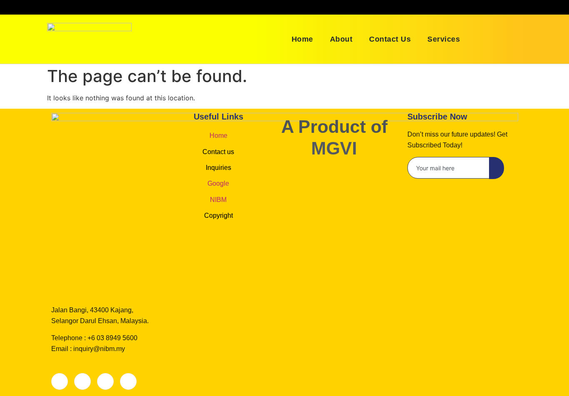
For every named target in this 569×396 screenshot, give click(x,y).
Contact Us (390, 39)
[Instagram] (128, 381)
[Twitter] (82, 381)
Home (302, 39)
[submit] (496, 168)
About (341, 39)
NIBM (218, 199)
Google (218, 183)
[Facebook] (59, 381)
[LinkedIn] (105, 381)
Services (443, 39)
